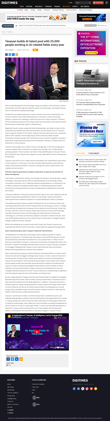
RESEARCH (38, 6)
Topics (33, 390)
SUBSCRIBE (99, 2)
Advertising (10, 387)
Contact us (10, 401)
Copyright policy (11, 398)
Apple (26, 10)
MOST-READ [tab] (80, 153)
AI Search (47, 10)
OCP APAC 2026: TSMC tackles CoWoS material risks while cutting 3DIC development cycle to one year (92, 183)
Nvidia (39, 10)
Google (33, 10)
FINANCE (57, 6)
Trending (20, 10)
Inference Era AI (71, 10)
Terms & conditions (12, 393)
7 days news (35, 387)
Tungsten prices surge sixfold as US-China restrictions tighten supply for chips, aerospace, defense (91, 171)
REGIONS (29, 6)
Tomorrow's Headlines (90, 26)
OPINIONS (48, 6)
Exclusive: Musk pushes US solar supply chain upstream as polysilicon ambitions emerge (93, 160)
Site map (9, 407)
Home (3, 32)
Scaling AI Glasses (58, 10)
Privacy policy (11, 395)
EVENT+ (75, 6)
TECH (22, 6)
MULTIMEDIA (85, 6)
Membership (10, 390)
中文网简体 (10, 413)
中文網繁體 (10, 410)
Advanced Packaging (85, 10)
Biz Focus (10, 32)
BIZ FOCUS (66, 6)
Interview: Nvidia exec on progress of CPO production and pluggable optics (91, 177)
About (9, 384)
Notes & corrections (13, 404)
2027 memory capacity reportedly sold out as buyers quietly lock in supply (92, 165)
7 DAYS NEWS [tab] (93, 153)
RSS (33, 393)
